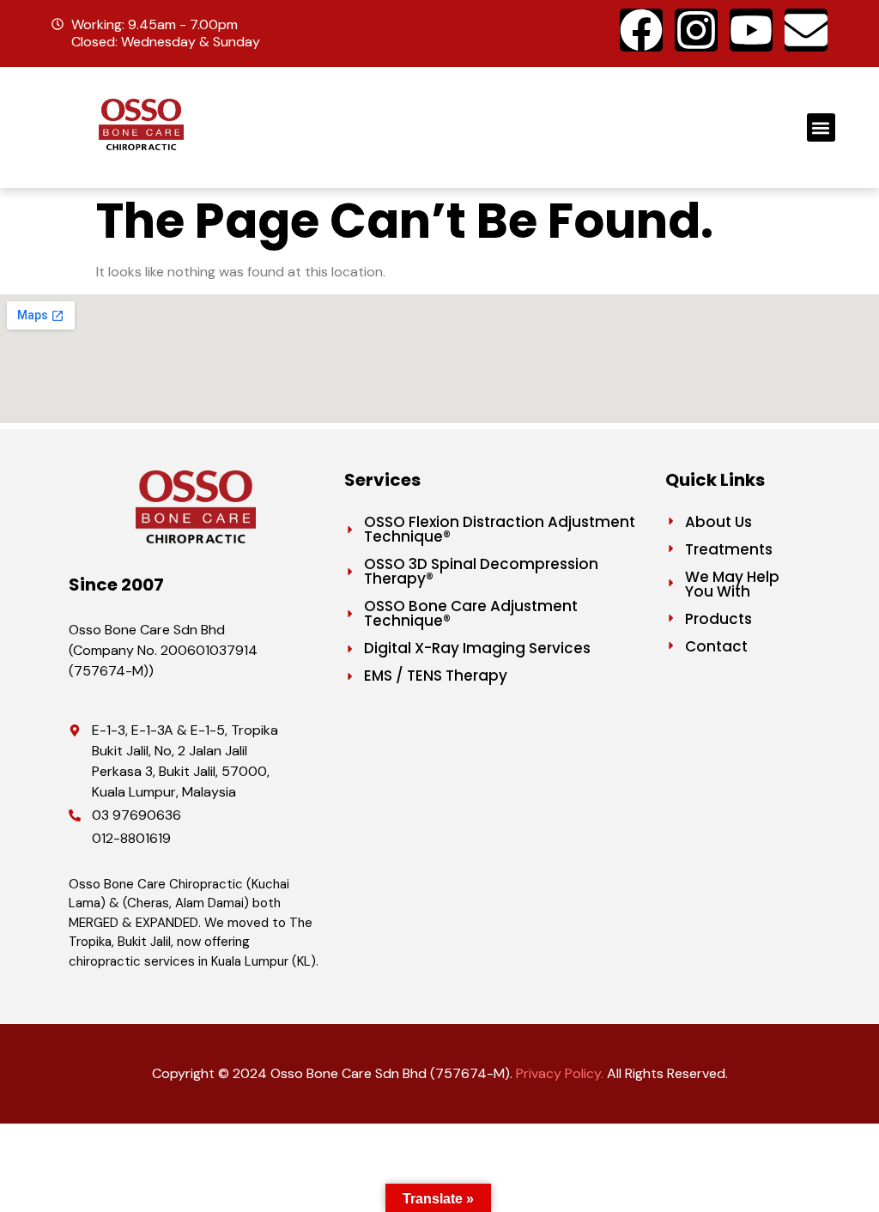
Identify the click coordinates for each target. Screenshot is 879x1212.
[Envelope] (806, 30)
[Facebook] (641, 30)
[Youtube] (751, 30)
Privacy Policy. (559, 1073)
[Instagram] (696, 30)
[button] (821, 127)
